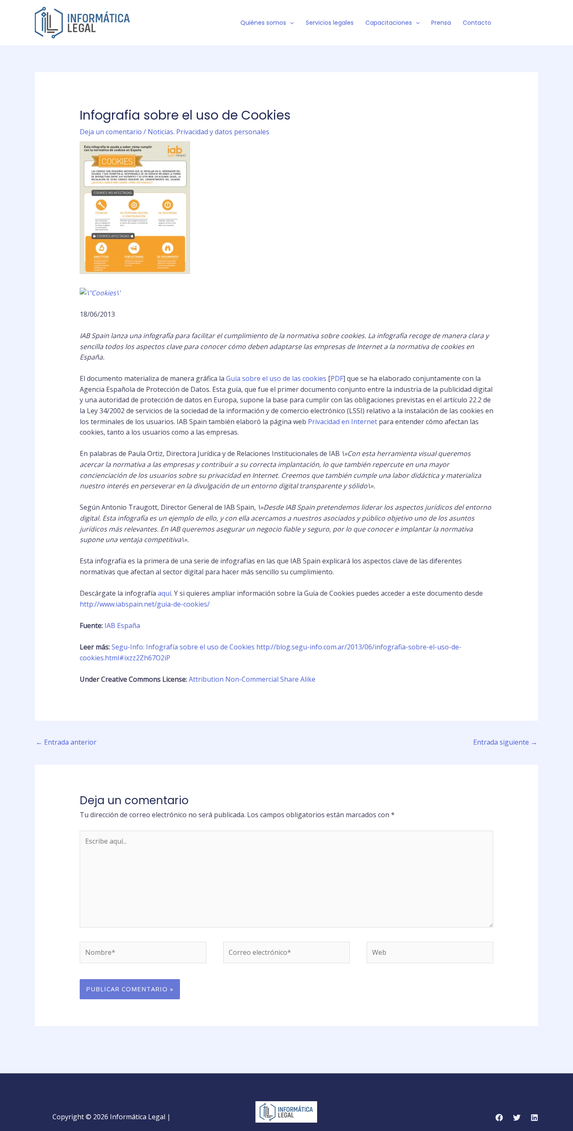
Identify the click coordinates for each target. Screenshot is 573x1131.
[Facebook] (509, 23)
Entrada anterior (66, 742)
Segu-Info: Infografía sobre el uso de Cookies (183, 646)
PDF (337, 378)
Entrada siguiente (505, 742)
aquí (164, 593)
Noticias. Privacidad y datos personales (208, 131)
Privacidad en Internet (342, 421)
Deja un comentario (111, 131)
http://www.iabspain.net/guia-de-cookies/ (145, 604)
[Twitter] (522, 23)
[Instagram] (534, 23)
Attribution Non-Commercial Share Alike (252, 679)
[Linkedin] (534, 1117)
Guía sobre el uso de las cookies (276, 378)
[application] (290, 22)
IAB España (122, 625)
